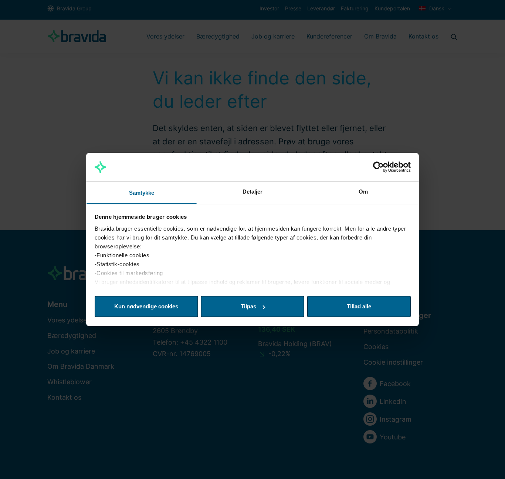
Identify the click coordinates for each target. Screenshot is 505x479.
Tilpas (248, 306)
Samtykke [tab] (142, 193)
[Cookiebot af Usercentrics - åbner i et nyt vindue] (378, 167)
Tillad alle (359, 306)
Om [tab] (363, 191)
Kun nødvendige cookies (146, 306)
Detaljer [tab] (253, 191)
